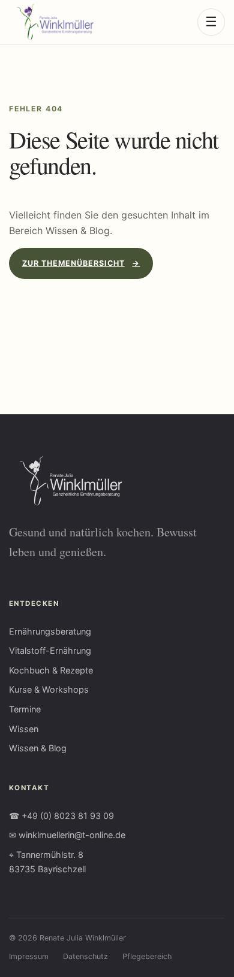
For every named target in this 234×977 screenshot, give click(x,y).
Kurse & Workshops (49, 689)
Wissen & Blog (38, 748)
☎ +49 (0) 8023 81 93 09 (61, 816)
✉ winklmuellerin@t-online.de (67, 835)
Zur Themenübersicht (81, 263)
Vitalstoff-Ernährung (50, 650)
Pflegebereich (147, 956)
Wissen (23, 729)
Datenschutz (85, 956)
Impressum (29, 956)
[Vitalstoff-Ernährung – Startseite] (51, 22)
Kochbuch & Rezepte (51, 670)
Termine (25, 709)
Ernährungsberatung (50, 631)
